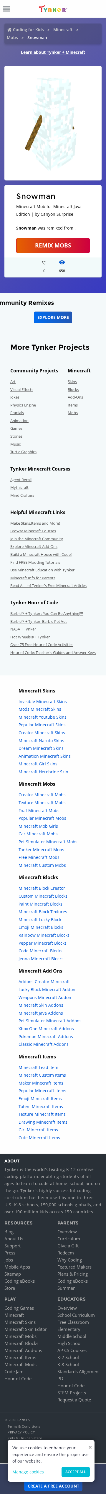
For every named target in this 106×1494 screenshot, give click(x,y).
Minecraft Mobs (20, 1336)
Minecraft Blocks (21, 1343)
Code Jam (14, 1371)
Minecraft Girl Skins (38, 764)
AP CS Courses (72, 1350)
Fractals (17, 412)
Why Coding (69, 1260)
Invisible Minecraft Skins (43, 701)
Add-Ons (75, 397)
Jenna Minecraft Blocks (41, 958)
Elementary (68, 1329)
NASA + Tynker (23, 629)
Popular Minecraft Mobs (42, 818)
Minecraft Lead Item (38, 1067)
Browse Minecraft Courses (33, 530)
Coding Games (19, 1308)
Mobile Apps (17, 1267)
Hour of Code (18, 1378)
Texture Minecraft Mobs (42, 802)
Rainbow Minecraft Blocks (44, 935)
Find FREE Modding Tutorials (35, 562)
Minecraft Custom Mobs (42, 865)
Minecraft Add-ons (23, 1350)
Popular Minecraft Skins (42, 724)
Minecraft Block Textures (43, 911)
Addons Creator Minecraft (44, 981)
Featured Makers (74, 1267)
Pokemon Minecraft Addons (46, 1036)
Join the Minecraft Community (36, 538)
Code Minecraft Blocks (40, 950)
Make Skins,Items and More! (35, 523)
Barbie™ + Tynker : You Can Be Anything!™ (46, 613)
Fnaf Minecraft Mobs (39, 810)
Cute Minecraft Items (39, 1137)
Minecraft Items (20, 1357)
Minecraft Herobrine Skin (43, 771)
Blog (9, 1231)
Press (9, 1253)
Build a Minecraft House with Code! (41, 554)
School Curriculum (76, 1315)
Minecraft (63, 29)
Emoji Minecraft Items (40, 1098)
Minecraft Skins (20, 1322)
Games (16, 428)
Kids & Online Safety (25, 1438)
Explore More (53, 317)
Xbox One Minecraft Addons (46, 1028)
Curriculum (68, 1239)
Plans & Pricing (72, 1274)
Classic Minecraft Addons (44, 1044)
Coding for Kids (28, 29)
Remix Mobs (53, 245)
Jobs (8, 1260)
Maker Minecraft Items (41, 1083)
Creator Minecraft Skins (42, 732)
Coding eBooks (19, 1281)
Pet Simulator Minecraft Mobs (48, 841)
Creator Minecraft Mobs (42, 794)
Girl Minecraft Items (38, 1129)
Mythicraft (19, 487)
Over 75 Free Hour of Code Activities (41, 644)
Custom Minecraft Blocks (43, 896)
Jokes (14, 397)
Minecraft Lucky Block (40, 919)
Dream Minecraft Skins (41, 748)
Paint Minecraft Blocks (40, 904)
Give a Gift (68, 1246)
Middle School (71, 1336)
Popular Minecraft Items (42, 1090)
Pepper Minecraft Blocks (43, 943)
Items (73, 405)
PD (60, 1378)
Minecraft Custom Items (42, 1075)
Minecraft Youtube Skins (43, 717)
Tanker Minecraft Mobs (41, 849)
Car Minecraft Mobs (38, 833)
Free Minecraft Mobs (39, 857)
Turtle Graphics (23, 451)
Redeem (65, 1253)
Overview (67, 1231)
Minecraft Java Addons (41, 1013)
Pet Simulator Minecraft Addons (50, 1020)
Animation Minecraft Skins (45, 756)
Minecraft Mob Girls (38, 826)
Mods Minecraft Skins (40, 709)
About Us (13, 1239)
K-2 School (68, 1357)
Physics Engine (23, 405)
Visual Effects (21, 389)
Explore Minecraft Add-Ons (33, 546)
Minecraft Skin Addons (41, 1005)
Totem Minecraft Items (41, 1106)
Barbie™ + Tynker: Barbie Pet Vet (38, 621)
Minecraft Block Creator (42, 888)
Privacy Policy (21, 1432)
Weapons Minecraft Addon (45, 997)
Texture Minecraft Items (42, 1114)
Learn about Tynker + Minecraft (53, 52)
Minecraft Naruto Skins (41, 740)
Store (9, 1288)
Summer (66, 1288)
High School (69, 1343)
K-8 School (68, 1364)
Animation (19, 420)
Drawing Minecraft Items (43, 1122)
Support (12, 1246)
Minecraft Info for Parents (32, 577)
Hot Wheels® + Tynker (30, 637)
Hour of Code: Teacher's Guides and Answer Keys (53, 652)
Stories (16, 436)
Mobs (12, 37)
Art (13, 381)
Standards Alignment (78, 1371)
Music (15, 444)
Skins (72, 381)
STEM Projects (71, 1393)
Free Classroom (73, 1322)
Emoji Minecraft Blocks (41, 927)
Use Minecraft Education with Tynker (42, 570)
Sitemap (12, 1274)
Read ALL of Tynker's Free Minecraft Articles (48, 585)
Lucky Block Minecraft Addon (47, 989)
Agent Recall (21, 479)
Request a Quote (74, 1400)
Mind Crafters (22, 495)
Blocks (73, 389)
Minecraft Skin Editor (25, 1329)
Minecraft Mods (20, 1364)
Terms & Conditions (24, 1426)
